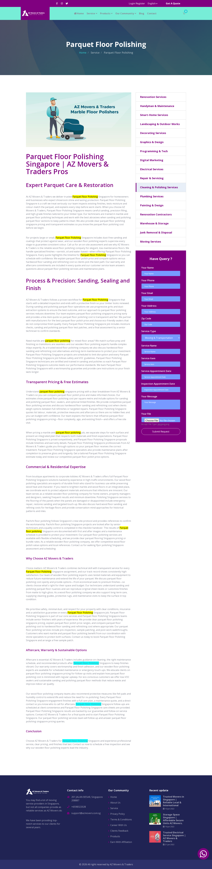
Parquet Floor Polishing (86, 663)
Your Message (149, 396)
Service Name (149, 345)
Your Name (147, 267)
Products (105, 13)
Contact (151, 13)
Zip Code (146, 318)
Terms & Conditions (121, 819)
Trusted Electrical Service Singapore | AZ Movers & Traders (174, 837)
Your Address (148, 305)
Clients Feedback (119, 830)
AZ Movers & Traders (121, 864)
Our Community (124, 13)
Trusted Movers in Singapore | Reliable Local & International (173, 801)
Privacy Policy (117, 813)
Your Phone (147, 280)
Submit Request (160, 431)
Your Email (147, 293)
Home (80, 13)
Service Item (148, 358)
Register (140, 3)
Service (91, 13)
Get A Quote (173, 3)
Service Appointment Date (156, 371)
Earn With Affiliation (121, 842)
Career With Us (118, 825)
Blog (141, 13)
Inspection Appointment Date (158, 383)
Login (132, 3)
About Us (115, 802)
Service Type (148, 331)
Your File (146, 413)
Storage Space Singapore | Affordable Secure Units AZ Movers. (173, 819)
